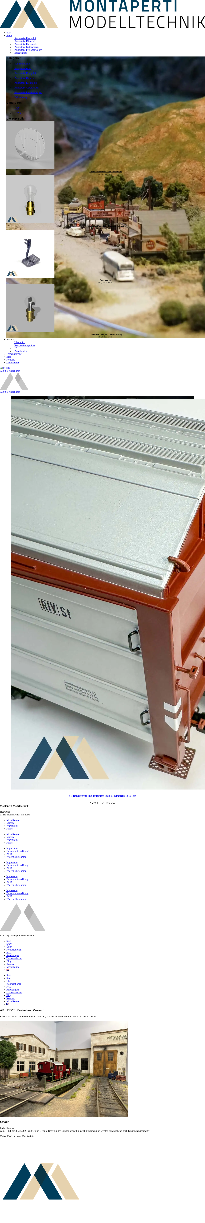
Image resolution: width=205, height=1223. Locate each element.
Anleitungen (12, 955)
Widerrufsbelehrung (16, 856)
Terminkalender (14, 958)
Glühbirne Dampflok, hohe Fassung (106, 334)
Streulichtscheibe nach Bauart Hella (106, 171)
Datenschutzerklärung (17, 851)
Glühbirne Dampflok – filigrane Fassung (105, 226)
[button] (105, 35)
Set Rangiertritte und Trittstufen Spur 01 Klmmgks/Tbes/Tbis (102, 795)
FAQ (9, 952)
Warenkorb (12, 825)
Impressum (11, 848)
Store (9, 943)
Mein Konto (12, 820)
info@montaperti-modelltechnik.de (17, 808)
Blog (8, 961)
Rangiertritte (106, 280)
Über (9, 946)
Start (8, 941)
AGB (9, 854)
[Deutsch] (5, 368)
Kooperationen (13, 949)
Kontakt (10, 964)
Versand (10, 823)
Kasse (9, 828)
